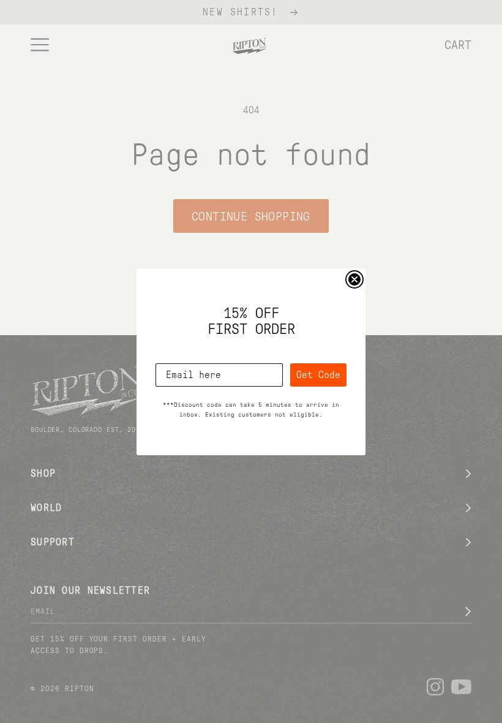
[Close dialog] (354, 279)
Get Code (318, 374)
